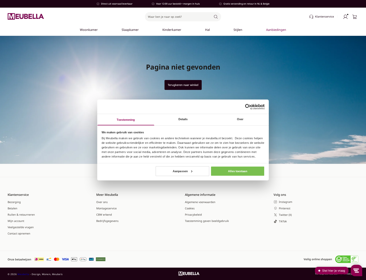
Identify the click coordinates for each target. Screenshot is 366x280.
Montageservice (106, 208)
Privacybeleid (193, 214)
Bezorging (14, 202)
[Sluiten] (288, 41)
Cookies (190, 208)
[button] (183, 16)
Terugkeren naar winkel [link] (183, 85)
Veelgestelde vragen (21, 227)
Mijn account (16, 221)
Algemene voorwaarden (200, 202)
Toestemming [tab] (126, 119)
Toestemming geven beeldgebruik (207, 221)
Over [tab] (240, 119)
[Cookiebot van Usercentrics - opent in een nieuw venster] (248, 107)
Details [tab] (183, 119)
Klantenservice (324, 16)
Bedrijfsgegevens (107, 221)
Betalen (12, 208)
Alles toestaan (237, 171)
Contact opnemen (19, 233)
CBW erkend (104, 214)
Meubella (23, 274)
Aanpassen (180, 171)
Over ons (102, 202)
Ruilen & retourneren (21, 214)
